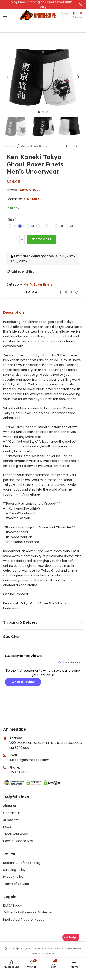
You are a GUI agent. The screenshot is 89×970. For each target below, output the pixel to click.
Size (12, 219)
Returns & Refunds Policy (22, 863)
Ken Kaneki (32, 199)
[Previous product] (66, 146)
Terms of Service (16, 884)
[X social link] (66, 292)
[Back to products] (71, 146)
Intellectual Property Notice (23, 919)
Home (11, 146)
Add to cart (41, 239)
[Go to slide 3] (47, 112)
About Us (10, 806)
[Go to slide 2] (43, 112)
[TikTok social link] (76, 292)
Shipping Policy (14, 870)
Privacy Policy (13, 876)
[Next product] (76, 146)
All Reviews (11, 820)
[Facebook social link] (60, 292)
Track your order (15, 834)
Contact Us (11, 813)
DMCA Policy (12, 905)
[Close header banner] (80, 4)
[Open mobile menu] (5, 15)
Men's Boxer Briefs (34, 146)
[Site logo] (38, 15)
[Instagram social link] (71, 292)
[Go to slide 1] (39, 112)
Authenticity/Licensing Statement (29, 912)
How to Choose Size (18, 841)
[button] (7, 77)
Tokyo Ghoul (29, 190)
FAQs (7, 827)
